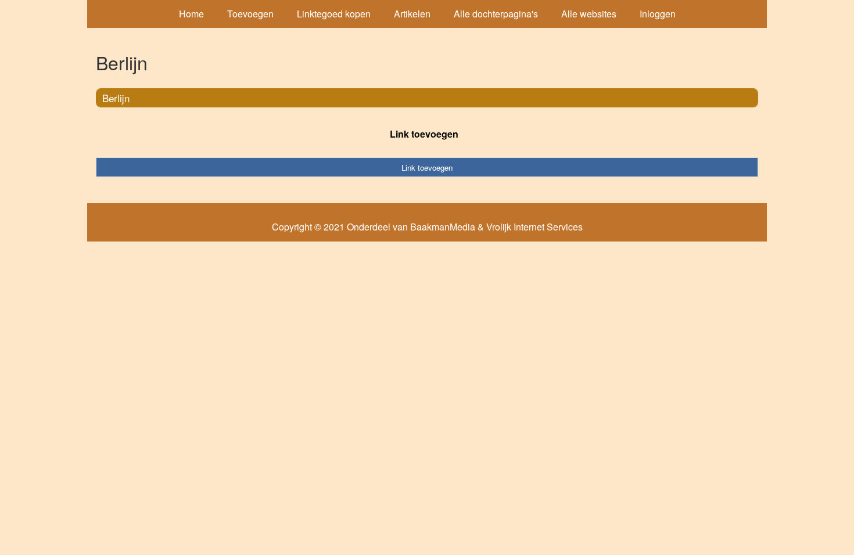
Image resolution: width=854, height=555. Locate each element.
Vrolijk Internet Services (534, 227)
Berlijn (116, 98)
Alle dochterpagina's (496, 13)
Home (191, 13)
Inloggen (658, 13)
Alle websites (588, 13)
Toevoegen (250, 13)
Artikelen (412, 13)
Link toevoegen (424, 133)
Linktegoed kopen (334, 13)
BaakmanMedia (442, 227)
